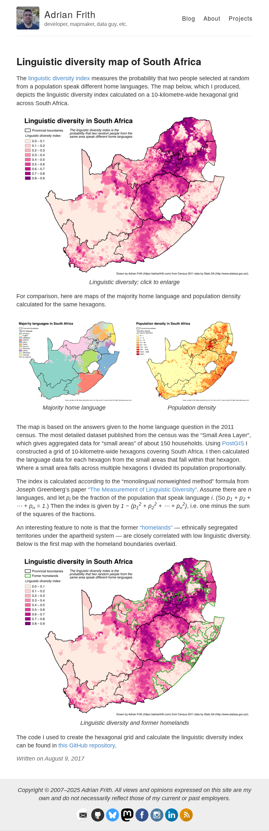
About (211, 18)
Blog (188, 18)
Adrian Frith (70, 14)
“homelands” (156, 527)
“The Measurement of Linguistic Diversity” (142, 489)
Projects (241, 18)
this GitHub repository (86, 745)
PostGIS (233, 443)
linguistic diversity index (59, 78)
